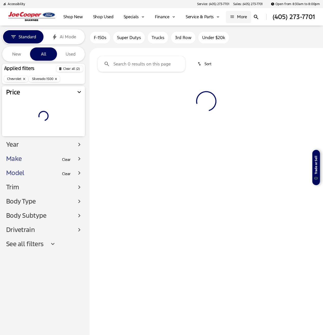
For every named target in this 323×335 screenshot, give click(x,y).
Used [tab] (71, 54)
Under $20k (213, 37)
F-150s (100, 37)
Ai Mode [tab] (68, 37)
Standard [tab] (27, 37)
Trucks (158, 37)
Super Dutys (129, 37)
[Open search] (256, 17)
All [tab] (43, 54)
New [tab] (16, 54)
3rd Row (183, 37)
